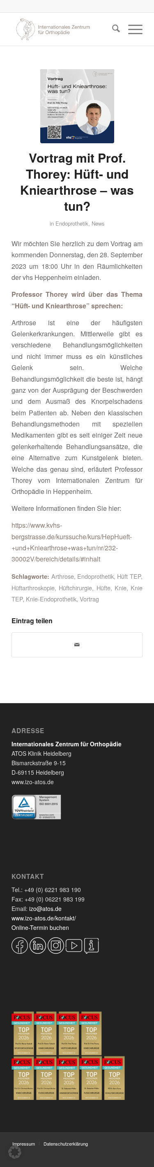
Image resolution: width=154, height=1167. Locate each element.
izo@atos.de (45, 908)
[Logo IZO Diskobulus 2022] (63, 29)
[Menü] (131, 29)
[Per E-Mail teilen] (77, 645)
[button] (15, 1152)
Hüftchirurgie (75, 587)
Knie (120, 587)
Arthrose (62, 576)
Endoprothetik (71, 223)
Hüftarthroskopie (33, 587)
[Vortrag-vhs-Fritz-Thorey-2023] (77, 106)
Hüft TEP (128, 576)
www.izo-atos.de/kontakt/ (43, 918)
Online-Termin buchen (40, 927)
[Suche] (112, 29)
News (98, 223)
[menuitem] (112, 29)
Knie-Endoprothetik (51, 598)
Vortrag (89, 598)
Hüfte (103, 587)
